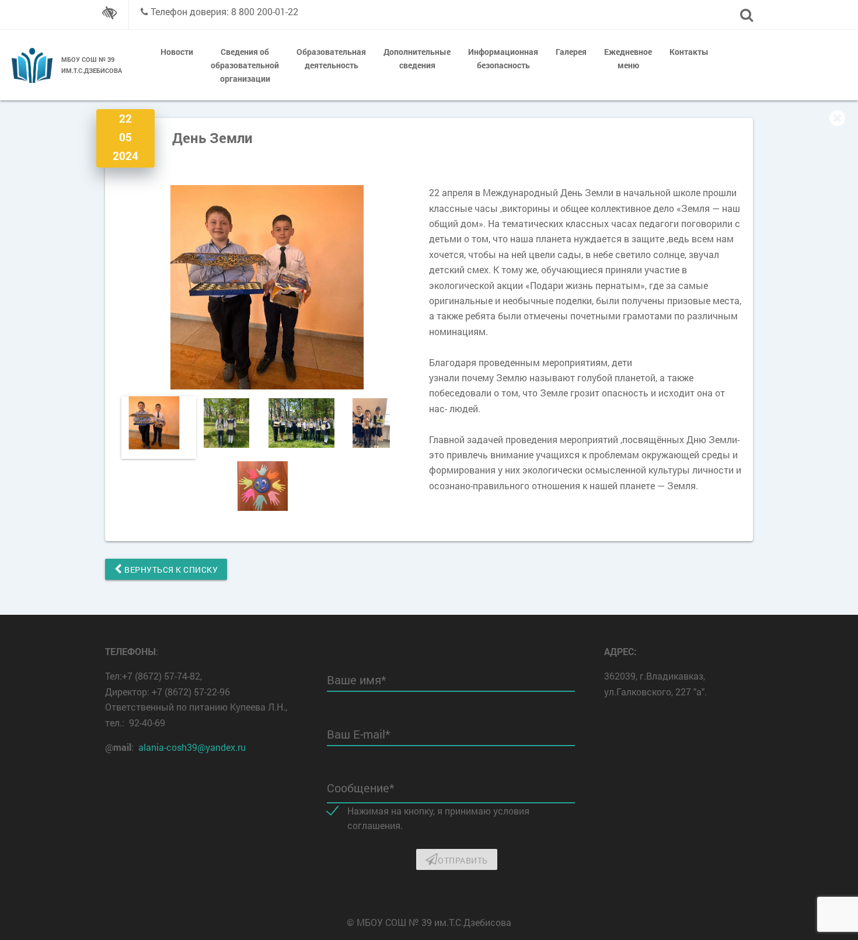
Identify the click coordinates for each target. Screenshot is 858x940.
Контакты (689, 51)
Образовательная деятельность (331, 58)
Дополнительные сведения (417, 58)
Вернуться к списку (170, 569)
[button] (409, 287)
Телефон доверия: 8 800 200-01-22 (224, 11)
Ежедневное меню (628, 58)
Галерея (571, 51)
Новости (177, 51)
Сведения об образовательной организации (245, 65)
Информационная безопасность (503, 58)
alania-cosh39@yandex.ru (192, 747)
